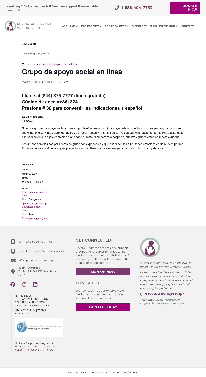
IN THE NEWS (23, 295)
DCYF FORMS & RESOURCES (32, 305)
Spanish (26, 203)
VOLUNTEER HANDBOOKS (31, 302)
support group (41, 218)
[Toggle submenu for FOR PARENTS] (100, 26)
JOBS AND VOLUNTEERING (31, 299)
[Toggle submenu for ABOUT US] (76, 26)
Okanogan (27, 218)
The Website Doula (128, 372)
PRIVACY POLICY (25, 310)
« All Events (29, 44)
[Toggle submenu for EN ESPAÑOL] (176, 26)
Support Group (39, 203)
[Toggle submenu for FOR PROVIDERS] (127, 26)
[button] (13, 284)
